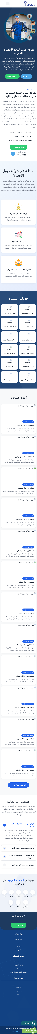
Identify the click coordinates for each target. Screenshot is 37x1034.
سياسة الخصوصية (18, 961)
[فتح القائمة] (3, 4)
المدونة (18, 946)
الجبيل (18, 994)
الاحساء (18, 987)
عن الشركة (18, 939)
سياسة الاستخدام (18, 965)
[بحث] (7, 3)
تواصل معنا (18, 950)
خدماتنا (18, 943)
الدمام (18, 983)
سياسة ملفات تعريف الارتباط (18, 972)
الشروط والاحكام (18, 968)
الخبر (18, 991)
